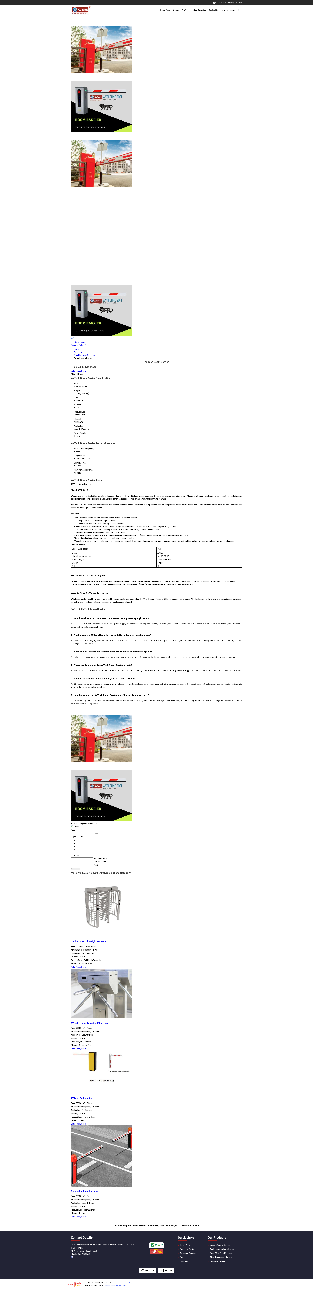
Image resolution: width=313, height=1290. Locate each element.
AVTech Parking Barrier (83, 1098)
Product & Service (198, 10)
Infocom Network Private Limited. (115, 1285)
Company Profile (180, 10)
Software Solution (217, 1261)
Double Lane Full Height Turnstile (88, 941)
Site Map (184, 1261)
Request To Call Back (80, 345)
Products (78, 352)
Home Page (165, 10)
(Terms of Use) (127, 1283)
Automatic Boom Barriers (84, 1191)
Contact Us (213, 10)
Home (76, 349)
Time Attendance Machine (221, 1257)
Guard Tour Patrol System (221, 1253)
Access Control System (220, 1245)
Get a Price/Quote (78, 371)
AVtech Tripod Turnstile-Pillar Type (89, 1023)
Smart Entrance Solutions (84, 355)
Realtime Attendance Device (222, 1249)
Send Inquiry (79, 342)
